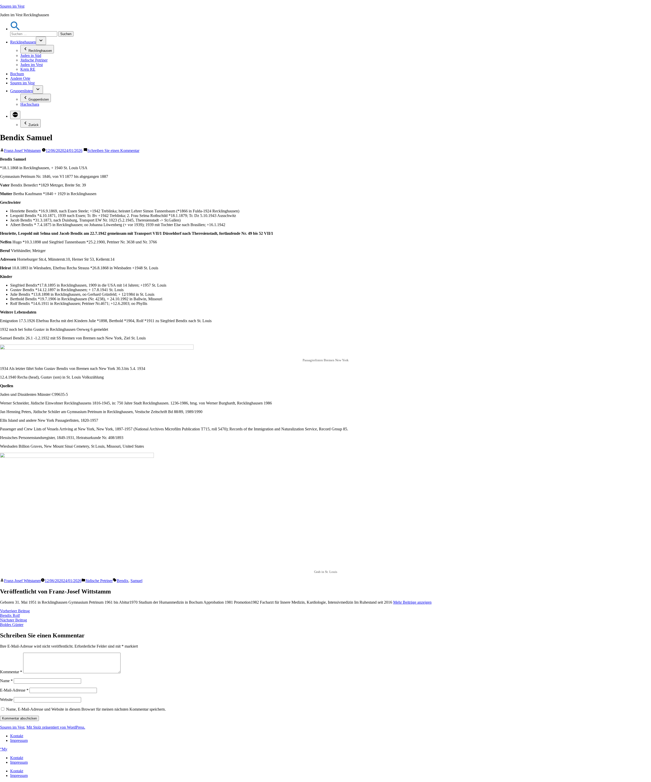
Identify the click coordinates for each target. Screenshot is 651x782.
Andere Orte (20, 78)
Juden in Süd (30, 55)
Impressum (19, 740)
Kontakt (16, 736)
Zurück (33, 125)
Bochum (17, 74)
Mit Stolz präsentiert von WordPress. (55, 727)
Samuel (136, 580)
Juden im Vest (31, 64)
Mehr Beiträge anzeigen (412, 602)
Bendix (122, 580)
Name (6, 681)
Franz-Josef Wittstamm (22, 150)
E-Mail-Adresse (14, 690)
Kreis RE (27, 69)
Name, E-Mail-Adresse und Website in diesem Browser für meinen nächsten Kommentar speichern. (86, 709)
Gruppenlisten (21, 91)
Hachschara (29, 104)
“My (3, 749)
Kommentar (11, 672)
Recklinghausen (23, 42)
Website (6, 699)
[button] (15, 29)
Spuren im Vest (12, 6)
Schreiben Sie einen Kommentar (113, 150)
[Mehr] (15, 115)
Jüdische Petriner (34, 60)
